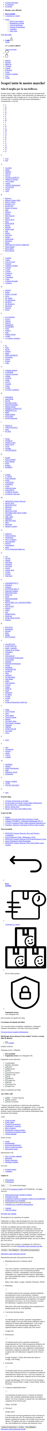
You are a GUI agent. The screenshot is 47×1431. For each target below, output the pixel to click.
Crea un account (11, 49)
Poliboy (8, 608)
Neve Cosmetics (11, 539)
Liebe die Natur (10, 488)
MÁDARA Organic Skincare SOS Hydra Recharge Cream (25, 839)
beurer (7, 218)
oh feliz (7, 558)
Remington (9, 629)
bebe (7, 210)
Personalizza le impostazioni (30, 1250)
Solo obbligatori (14, 1250)
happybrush (9, 399)
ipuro (7, 429)
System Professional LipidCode (16, 702)
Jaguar (7, 439)
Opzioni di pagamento (17, 27)
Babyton (8, 198)
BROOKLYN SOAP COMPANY (17, 245)
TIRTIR (8, 727)
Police (7, 610)
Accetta (4, 1250)
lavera (7, 480)
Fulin (7, 363)
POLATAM (9, 606)
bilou (7, 222)
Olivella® (8, 564)
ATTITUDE (9, 187)
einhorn (7, 321)
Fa (6, 346)
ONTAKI (8, 566)
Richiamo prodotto (11, 1162)
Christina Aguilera (11, 266)
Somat (7, 687)
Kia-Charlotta (10, 461)
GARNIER (9, 372)
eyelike (7, 336)
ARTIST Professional (12, 185)
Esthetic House (10, 334)
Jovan (7, 446)
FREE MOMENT (11, 355)
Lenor (7, 486)
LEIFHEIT (9, 484)
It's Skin (8, 431)
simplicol (8, 675)
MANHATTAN (11, 505)
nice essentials (10, 541)
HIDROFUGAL (11, 410)
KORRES (8, 467)
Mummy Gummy (11, 526)
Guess (7, 386)
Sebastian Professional (13, 663)
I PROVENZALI (11, 427)
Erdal (7, 329)
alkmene (8, 172)
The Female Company (13, 723)
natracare (8, 534)
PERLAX (8, 595)
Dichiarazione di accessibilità (15, 1201)
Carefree (8, 258)
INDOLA (8, 426)
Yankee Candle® (11, 781)
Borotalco (8, 241)
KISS (7, 463)
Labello (7, 475)
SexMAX (8, 671)
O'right (7, 572)
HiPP (7, 412)
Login (7, 42)
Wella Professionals (12, 768)
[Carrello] (25, 56)
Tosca (7, 733)
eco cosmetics (10, 317)
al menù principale (11, 3)
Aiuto (7, 19)
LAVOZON (9, 482)
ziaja (6, 792)
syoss (7, 700)
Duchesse (8, 306)
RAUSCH (9, 627)
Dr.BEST (8, 302)
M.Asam (8, 509)
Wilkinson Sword (11, 772)
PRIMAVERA (10, 614)
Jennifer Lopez (10, 442)
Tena (7, 713)
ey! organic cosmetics (12, 338)
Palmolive (8, 585)
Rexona (8, 631)
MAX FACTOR (11, 511)
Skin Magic (9, 679)
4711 (7, 159)
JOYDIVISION (10, 450)
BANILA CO (10, 204)
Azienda (8, 1208)
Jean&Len (8, 441)
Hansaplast (9, 397)
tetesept (7, 719)
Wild (7, 770)
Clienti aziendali (10, 1134)
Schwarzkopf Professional (14, 658)
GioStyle (8, 378)
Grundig (8, 384)
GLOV (7, 382)
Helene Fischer (10, 407)
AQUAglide (9, 181)
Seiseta (7, 665)
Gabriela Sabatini (11, 370)
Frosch (7, 359)
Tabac (7, 710)
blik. (6, 231)
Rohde (7, 635)
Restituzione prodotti (17, 23)
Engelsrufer (9, 325)
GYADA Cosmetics (12, 390)
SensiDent (8, 667)
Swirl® (7, 698)
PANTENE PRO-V (12, 589)
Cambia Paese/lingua (19, 1185)
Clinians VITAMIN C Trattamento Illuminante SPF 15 (24, 821)
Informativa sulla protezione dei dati (29, 1246)
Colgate (8, 271)
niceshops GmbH (17, 1189)
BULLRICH (9, 251)
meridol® (8, 515)
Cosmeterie (9, 277)
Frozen (7, 361)
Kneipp (7, 465)
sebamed (8, 662)
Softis (7, 681)
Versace (8, 751)
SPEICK (8, 689)
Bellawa (8, 212)
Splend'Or (8, 693)
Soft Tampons (10, 683)
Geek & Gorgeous (11, 374)
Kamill (7, 458)
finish (7, 353)
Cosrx (7, 279)
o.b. (6, 556)
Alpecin (8, 174)
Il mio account (10, 1120)
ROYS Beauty (10, 637)
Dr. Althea (8, 298)
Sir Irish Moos (10, 677)
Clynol (7, 269)
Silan (7, 673)
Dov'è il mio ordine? (17, 21)
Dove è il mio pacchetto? (13, 1147)
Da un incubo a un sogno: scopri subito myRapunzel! (23, 803)
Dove (7, 296)
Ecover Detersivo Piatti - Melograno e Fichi (20, 837)
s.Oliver (8, 685)
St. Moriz (8, 694)
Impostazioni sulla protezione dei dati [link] (18, 1202)
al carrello (8, 6)
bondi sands (9, 239)
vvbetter (8, 757)
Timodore (8, 725)
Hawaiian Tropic (11, 403)
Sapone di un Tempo (12, 650)
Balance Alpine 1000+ (13, 200)
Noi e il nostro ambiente (13, 1156)
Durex (7, 310)
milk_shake (9, 517)
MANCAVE (9, 503)
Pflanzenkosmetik (11, 599)
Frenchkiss (9, 357)
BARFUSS (9, 206)
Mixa (7, 522)
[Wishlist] (7, 53)
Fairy (7, 347)
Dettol (7, 292)
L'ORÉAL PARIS (11, 492)
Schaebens (9, 652)
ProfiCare (8, 616)
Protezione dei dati (11, 1197)
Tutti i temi (13, 31)
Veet (6, 747)
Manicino (8, 507)
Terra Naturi (9, 715)
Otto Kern (8, 576)
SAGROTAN (10, 644)
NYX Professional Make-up (15, 549)
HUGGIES (9, 416)
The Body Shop (10, 721)
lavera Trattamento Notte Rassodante (18, 841)
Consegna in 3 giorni (12, 16)
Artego (7, 183)
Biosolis (8, 227)
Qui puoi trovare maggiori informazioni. (14, 1032)
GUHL (7, 388)
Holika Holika (10, 414)
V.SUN (7, 755)
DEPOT (8, 290)
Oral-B (7, 568)
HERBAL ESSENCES (13, 409)
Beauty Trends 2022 (12, 807)
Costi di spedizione (16, 25)
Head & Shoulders (11, 405)
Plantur (7, 604)
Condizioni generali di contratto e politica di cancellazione (25, 1199)
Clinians (8, 268)
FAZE (7, 349)
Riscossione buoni (11, 1149)
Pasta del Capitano (11, 591)
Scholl (7, 654)
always (7, 175)
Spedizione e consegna (13, 1126)
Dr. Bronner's (10, 304)
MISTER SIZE (10, 521)
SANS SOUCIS (11, 646)
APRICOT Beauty (11, 179)
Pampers (8, 587)
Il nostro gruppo (10, 1169)
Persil (7, 597)
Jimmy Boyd (9, 444)
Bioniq (7, 225)
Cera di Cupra (10, 262)
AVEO (7, 189)
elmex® (8, 323)
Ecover (7, 319)
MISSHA (8, 519)
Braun (7, 243)
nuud (7, 547)
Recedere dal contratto (8, 1214)
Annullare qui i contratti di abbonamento (19, 1204)
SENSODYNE (10, 669)
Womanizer (9, 774)
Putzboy (8, 620)
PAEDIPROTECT (11, 583)
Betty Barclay (10, 216)
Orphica (8, 574)
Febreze (8, 351)
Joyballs (8, 448)
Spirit (7, 691)
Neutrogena (9, 538)
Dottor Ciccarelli (11, 294)
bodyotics (8, 235)
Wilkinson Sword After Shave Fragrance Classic (22, 819)
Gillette (7, 376)
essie (7, 332)
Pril (6, 612)
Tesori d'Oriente (10, 717)
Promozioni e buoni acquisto (15, 1130)
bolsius (7, 237)
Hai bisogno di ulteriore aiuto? (15, 1132)
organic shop (9, 570)
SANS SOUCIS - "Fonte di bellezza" (18, 805)
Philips (7, 601)
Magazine (8, 1158)
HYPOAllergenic (11, 418)
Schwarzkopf (9, 656)
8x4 (6, 160)
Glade (7, 380)
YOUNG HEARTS (12, 785)
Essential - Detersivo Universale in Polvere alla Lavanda (24, 825)
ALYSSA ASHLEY (12, 177)
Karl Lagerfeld (10, 459)
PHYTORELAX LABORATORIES (18, 602)
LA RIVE (8, 476)
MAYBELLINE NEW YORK (16, 513)
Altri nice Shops (10, 1210)
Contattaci (13, 29)
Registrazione (10, 1143)
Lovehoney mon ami (12, 494)
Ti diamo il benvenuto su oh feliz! (16, 801)
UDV (7, 740)
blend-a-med (9, 229)
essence (7, 330)
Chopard (8, 264)
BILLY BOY (9, 220)
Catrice (7, 260)
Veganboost (9, 749)
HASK (7, 401)
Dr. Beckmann (10, 300)
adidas (7, 170)
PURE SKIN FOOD (12, 618)
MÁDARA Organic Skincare (15, 501)
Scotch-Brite (9, 660)
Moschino (8, 524)
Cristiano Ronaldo (11, 281)
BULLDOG (9, 249)
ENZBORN (9, 327)
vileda (7, 753)
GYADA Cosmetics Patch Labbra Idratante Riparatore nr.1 (25, 823)
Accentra (8, 168)
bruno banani (9, 247)
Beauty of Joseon (11, 208)
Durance (8, 308)
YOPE (7, 783)
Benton (7, 214)
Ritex (7, 633)
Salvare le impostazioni (9, 1427)
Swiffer (7, 696)
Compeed (8, 273)
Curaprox (8, 283)
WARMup (8, 764)
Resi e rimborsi (10, 1128)
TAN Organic (10, 711)
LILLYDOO (9, 490)
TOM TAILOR (10, 729)
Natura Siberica (10, 536)
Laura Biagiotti (10, 478)
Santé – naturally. (11, 648)
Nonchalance (9, 545)
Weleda (7, 766)
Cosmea (8, 275)
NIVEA (8, 543)
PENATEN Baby (11, 593)
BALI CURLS (10, 202)
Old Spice (8, 562)
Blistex (7, 233)
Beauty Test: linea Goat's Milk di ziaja (18, 809)
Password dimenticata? (13, 1145)
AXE (7, 191)
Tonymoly (8, 731)
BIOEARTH (9, 223)
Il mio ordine (9, 1122)
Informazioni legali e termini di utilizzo (18, 1195)
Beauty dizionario (11, 1160)
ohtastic (7, 560)
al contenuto (9, 4)
